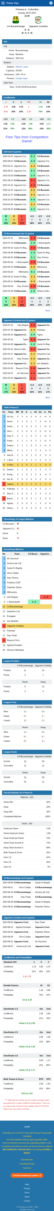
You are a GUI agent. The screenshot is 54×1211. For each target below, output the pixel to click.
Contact (27, 1201)
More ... (48, 311)
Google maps (22, 78)
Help (27, 1184)
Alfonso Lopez (22, 67)
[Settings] (51, 3)
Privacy (27, 1188)
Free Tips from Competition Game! (27, 139)
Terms (27, 1193)
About (27, 1197)
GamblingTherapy (27, 1164)
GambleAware (27, 1160)
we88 (27, 1127)
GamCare (27, 1168)
